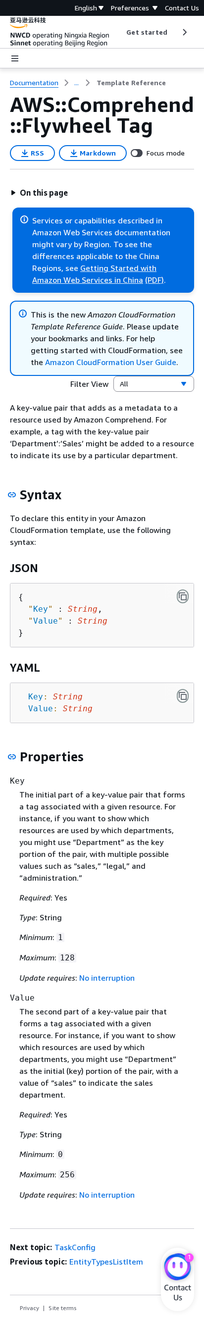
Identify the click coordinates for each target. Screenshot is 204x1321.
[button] (39, 193)
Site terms (63, 1308)
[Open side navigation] (15, 58)
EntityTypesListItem (106, 1262)
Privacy (29, 1308)
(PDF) (154, 280)
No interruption (107, 978)
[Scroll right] (184, 32)
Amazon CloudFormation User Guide (110, 362)
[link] (131, 83)
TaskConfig (75, 1247)
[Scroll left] (119, 32)
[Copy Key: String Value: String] (183, 696)
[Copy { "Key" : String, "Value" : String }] (183, 596)
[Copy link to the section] (12, 495)
